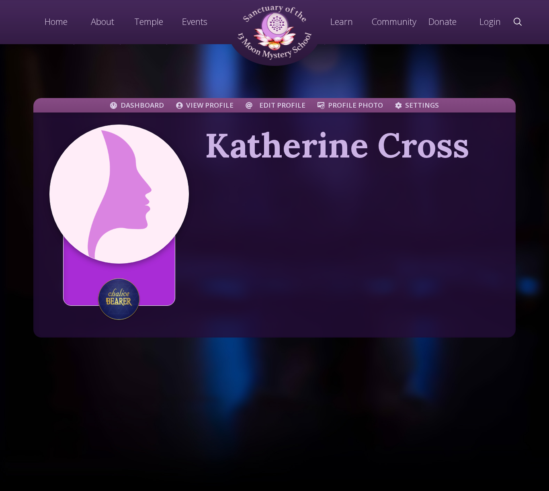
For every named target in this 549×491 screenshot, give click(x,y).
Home (56, 21)
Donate (442, 21)
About (102, 21)
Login (490, 21)
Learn (341, 21)
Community (393, 21)
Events (194, 21)
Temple (148, 21)
